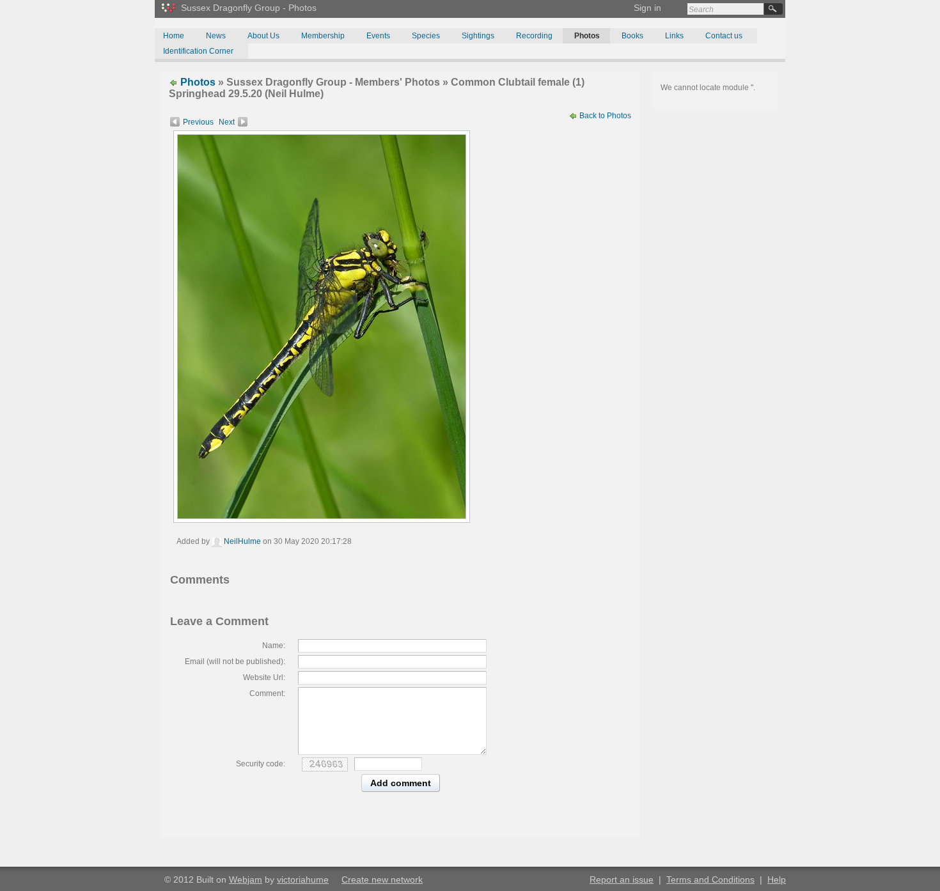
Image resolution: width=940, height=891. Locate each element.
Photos (587, 35)
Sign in (647, 8)
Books (632, 35)
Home (173, 35)
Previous (198, 122)
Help (776, 879)
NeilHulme (241, 541)
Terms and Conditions (710, 879)
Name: (273, 645)
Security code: (260, 763)
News (216, 35)
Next (227, 122)
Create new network (382, 879)
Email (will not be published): (235, 661)
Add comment (400, 783)
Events (378, 35)
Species (426, 35)
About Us (263, 35)
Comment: (267, 693)
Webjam (245, 879)
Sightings (478, 35)
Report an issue (622, 879)
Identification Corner (198, 51)
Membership (323, 35)
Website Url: (264, 677)
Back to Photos (604, 115)
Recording (534, 35)
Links (674, 35)
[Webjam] (169, 15)
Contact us (723, 35)
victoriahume (303, 879)
